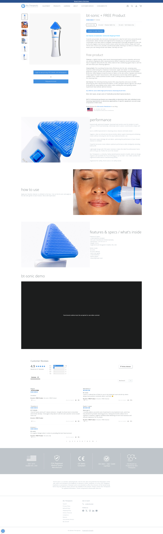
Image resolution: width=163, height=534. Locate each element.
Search (65, 504)
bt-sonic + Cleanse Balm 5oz (107, 25)
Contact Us (66, 515)
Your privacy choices (68, 519)
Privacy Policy (66, 506)
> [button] (96, 441)
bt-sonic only (91, 25)
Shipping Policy (67, 510)
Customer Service (87, 6)
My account (66, 521)
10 (93, 441)
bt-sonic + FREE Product (37, 398)
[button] (76, 400)
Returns (65, 517)
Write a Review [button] (126, 366)
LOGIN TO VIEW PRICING (95, 31)
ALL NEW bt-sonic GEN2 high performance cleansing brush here (106, 90)
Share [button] (34, 400)
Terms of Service (67, 513)
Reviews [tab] (33, 377)
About (75, 6)
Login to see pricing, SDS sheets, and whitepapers (50, 72)
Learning (67, 6)
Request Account (51, 81)
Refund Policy (66, 508)
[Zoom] (55, 39)
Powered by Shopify (87, 530)
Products (56, 6)
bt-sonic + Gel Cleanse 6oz (126, 25)
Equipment (46, 6)
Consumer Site (102, 6)
